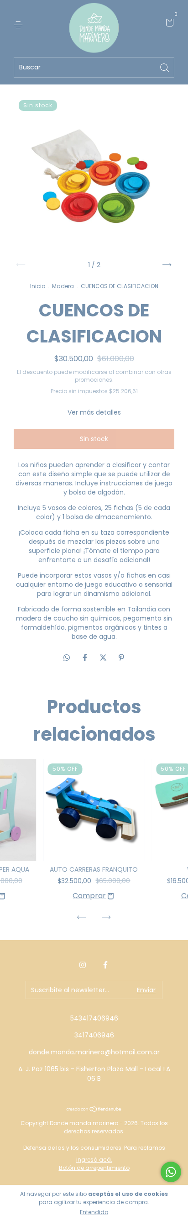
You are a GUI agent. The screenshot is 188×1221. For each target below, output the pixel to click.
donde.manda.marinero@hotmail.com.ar (94, 1052)
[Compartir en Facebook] (85, 658)
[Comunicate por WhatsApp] (171, 1172)
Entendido (94, 1212)
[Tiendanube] (94, 1110)
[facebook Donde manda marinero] (105, 965)
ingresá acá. (94, 1159)
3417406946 (94, 1035)
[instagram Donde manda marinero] (82, 965)
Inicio (37, 286)
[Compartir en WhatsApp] (66, 657)
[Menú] (20, 24)
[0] (168, 24)
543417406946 (94, 1018)
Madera (63, 286)
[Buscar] (165, 66)
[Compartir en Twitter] (104, 658)
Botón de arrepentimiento (94, 1168)
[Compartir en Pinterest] (121, 658)
